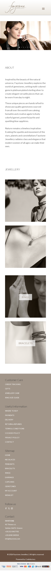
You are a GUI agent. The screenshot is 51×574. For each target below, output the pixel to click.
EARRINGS (9, 477)
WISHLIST (9, 495)
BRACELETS (26, 343)
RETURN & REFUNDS (13, 424)
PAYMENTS (9, 415)
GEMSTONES (10, 486)
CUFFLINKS (9, 482)
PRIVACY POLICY (12, 437)
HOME (7, 455)
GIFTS (7, 389)
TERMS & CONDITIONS (14, 429)
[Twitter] (9, 508)
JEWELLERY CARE (12, 393)
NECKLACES (10, 460)
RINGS (25, 297)
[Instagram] (12, 508)
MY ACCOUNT (11, 491)
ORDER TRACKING (13, 384)
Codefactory (30, 559)
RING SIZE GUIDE (12, 398)
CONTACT (9, 442)
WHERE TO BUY (11, 411)
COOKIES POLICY (12, 433)
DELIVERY (9, 420)
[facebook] (6, 508)
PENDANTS (9, 464)
